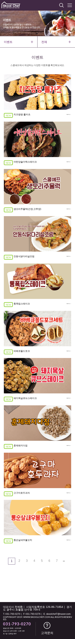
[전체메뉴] (70, 5)
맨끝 (64, 561)
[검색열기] (61, 5)
